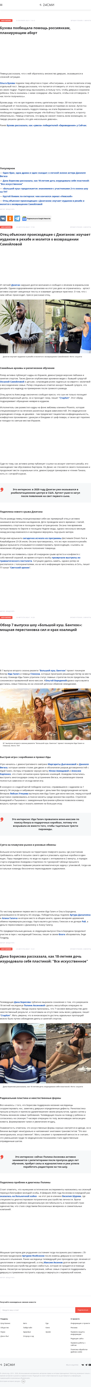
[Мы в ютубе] (90, 1365)
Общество (4, 1327)
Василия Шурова (71, 1196)
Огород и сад (28, 1336)
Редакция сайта (77, 1338)
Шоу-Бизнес (6, 21)
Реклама (74, 1327)
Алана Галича (10, 918)
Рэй (84, 921)
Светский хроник (20, 567)
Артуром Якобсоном (33, 1255)
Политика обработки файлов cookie (79, 1350)
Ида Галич (14, 673)
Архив (48, 1332)
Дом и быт (4, 1336)
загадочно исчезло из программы (42, 538)
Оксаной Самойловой (12, 381)
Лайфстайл (27, 1327)
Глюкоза (35, 673)
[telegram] (17, 218)
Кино (48, 1327)
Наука (2, 1332)
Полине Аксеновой (34, 1005)
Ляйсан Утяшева (19, 793)
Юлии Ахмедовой (59, 770)
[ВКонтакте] (3, 218)
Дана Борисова (22, 1002)
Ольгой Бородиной (56, 680)
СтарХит (64, 397)
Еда (47, 1323)
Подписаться (83, 1310)
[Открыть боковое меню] (1, 5)
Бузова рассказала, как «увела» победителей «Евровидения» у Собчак (46, 125)
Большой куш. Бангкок (52, 670)
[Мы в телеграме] (86, 1365)
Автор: (7, 209)
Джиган (15, 284)
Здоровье (27, 1332)
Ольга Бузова (7, 83)
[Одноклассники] (10, 218)
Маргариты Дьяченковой (62, 764)
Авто (25, 1323)
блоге (62, 934)
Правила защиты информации (78, 1333)
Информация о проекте (80, 1323)
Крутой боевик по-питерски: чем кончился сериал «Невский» (38, 196)
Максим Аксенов (53, 1262)
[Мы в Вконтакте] (83, 1365)
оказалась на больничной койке (18, 1196)
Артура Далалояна (80, 914)
